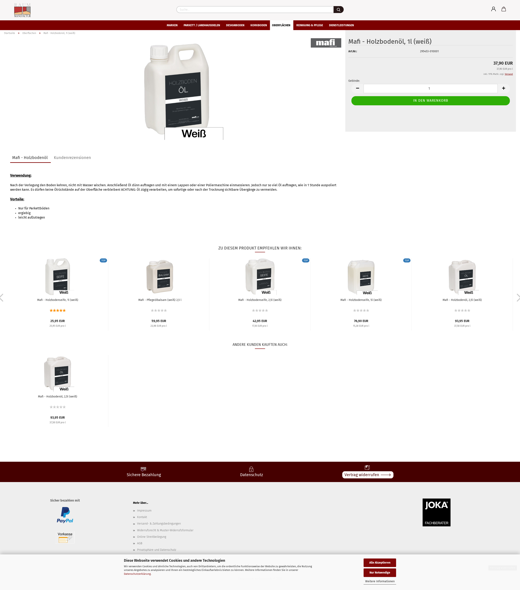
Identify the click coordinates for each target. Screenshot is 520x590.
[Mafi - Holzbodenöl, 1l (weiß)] (175, 89)
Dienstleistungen (341, 25)
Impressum (144, 510)
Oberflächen (281, 25)
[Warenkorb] (504, 9)
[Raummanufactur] (19, 10)
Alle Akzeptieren (379, 562)
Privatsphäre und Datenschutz (156, 550)
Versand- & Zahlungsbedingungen (159, 523)
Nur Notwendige (379, 572)
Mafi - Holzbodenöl (30, 157)
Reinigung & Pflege (309, 25)
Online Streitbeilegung (151, 537)
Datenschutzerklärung (137, 573)
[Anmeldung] (494, 9)
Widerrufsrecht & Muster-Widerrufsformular (165, 530)
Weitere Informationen (380, 581)
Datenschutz (251, 474)
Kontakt (142, 517)
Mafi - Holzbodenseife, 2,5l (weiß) (260, 300)
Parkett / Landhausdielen (202, 25)
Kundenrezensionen (72, 157)
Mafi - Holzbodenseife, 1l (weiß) (57, 300)
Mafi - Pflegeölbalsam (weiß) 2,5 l (159, 300)
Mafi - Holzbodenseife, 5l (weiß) (361, 300)
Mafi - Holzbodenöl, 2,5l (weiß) (462, 300)
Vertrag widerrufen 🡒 (367, 474)
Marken (172, 25)
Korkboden (258, 25)
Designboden (235, 25)
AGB (139, 543)
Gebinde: (354, 81)
